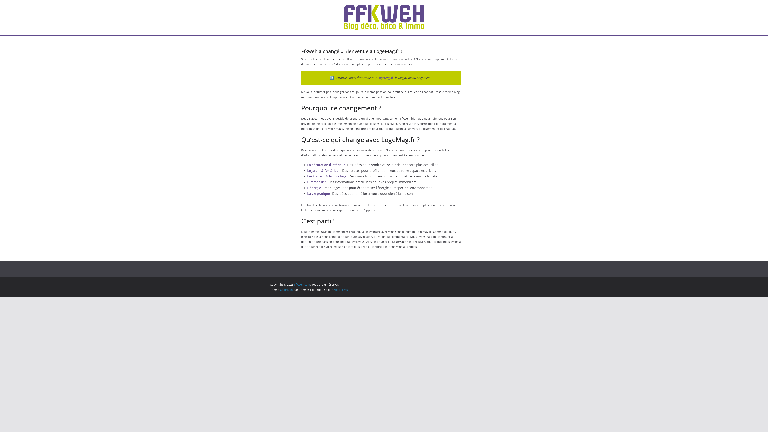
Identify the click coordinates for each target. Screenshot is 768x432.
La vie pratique (318, 193)
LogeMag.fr (385, 78)
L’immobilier (316, 182)
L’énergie (314, 188)
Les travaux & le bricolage (326, 176)
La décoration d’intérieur (326, 165)
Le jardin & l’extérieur (323, 170)
